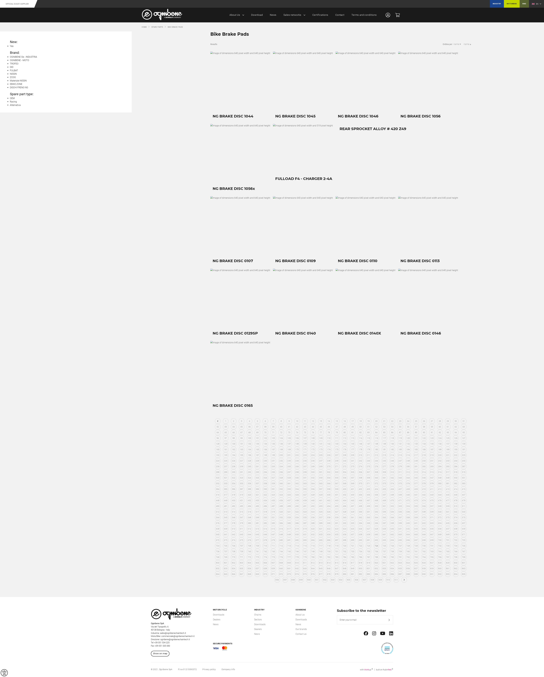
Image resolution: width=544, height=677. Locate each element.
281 (416, 466)
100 (249, 438)
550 (265, 517)
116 (376, 438)
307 (368, 472)
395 (305, 489)
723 (368, 546)
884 (376, 574)
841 (289, 568)
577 (225, 523)
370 (360, 483)
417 (225, 495)
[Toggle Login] (388, 15)
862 (455, 568)
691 (368, 540)
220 (440, 455)
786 (360, 557)
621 (321, 529)
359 (273, 483)
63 (464, 427)
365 (321, 483)
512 (217, 512)
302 (329, 472)
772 (249, 557)
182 (392, 449)
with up (366, 669)
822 (392, 563)
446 (455, 495)
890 (424, 574)
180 (376, 449)
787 (368, 557)
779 (305, 557)
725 (384, 546)
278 (392, 466)
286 (455, 466)
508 (440, 506)
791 (400, 557)
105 (289, 438)
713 (289, 546)
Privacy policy (209, 669)
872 (281, 574)
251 (432, 461)
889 (416, 574)
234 (297, 461)
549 (257, 517)
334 (329, 478)
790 (392, 557)
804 (249, 563)
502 (392, 506)
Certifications (320, 14)
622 (329, 529)
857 (416, 568)
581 (257, 523)
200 (281, 455)
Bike (524, 4)
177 (352, 449)
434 (360, 495)
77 (321, 432)
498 (360, 506)
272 (344, 466)
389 (257, 489)
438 (392, 495)
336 (344, 478)
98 (233, 438)
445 (448, 495)
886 (392, 574)
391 (273, 489)
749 (321, 551)
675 (241, 540)
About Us (235, 14)
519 (273, 512)
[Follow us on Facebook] (366, 633)
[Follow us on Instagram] (374, 633)
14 (329, 421)
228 (249, 461)
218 (424, 455)
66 (233, 432)
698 (424, 540)
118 (392, 438)
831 (463, 563)
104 (281, 438)
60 (440, 427)
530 (360, 512)
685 (321, 540)
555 (305, 517)
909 (380, 580)
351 (463, 478)
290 (233, 472)
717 (321, 546)
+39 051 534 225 (161, 642)
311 (400, 472)
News (273, 14)
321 (225, 478)
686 (329, 540)
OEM (12, 98)
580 (249, 523)
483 (241, 506)
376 (408, 483)
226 (233, 461)
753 (352, 551)
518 (265, 512)
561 (352, 517)
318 (455, 472)
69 (257, 432)
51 (368, 427)
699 (432, 540)
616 (281, 529)
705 (225, 546)
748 (313, 551)
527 (336, 512)
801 (225, 563)
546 (233, 517)
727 (400, 546)
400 (344, 489)
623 (336, 529)
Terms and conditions (364, 14)
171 (305, 449)
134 (265, 444)
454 (265, 500)
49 (352, 427)
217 (416, 455)
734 (455, 546)
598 (392, 523)
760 (408, 551)
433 (352, 495)
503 (400, 506)
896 (277, 580)
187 (432, 449)
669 (448, 534)
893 (448, 574)
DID (11, 67)
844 (313, 568)
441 (416, 495)
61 (448, 427)
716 (313, 546)
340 (376, 478)
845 (321, 568)
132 (249, 444)
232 (281, 461)
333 (321, 478)
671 (463, 534)
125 (448, 438)
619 (305, 529)
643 (241, 534)
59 (432, 427)
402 (360, 489)
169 (289, 449)
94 (456, 432)
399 (336, 489)
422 (265, 495)
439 (400, 495)
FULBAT (14, 70)
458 (297, 500)
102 (265, 438)
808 (281, 563)
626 (360, 529)
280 (408, 466)
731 (432, 546)
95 (464, 432)
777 (289, 557)
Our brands (301, 629)
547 (241, 517)
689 (352, 540)
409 (416, 489)
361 (289, 483)
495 (336, 506)
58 (424, 427)
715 (305, 546)
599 (400, 523)
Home (144, 27)
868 (249, 574)
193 (225, 455)
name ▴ (467, 44)
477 (448, 500)
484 (249, 506)
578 (233, 523)
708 (249, 546)
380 (440, 483)
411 (432, 489)
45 (321, 427)
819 (368, 563)
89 (416, 432)
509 (448, 506)
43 (305, 427)
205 (321, 455)
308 (376, 472)
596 (376, 523)
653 (321, 534)
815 (336, 563)
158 (455, 444)
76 (313, 432)
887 (400, 574)
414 (455, 489)
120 (408, 438)
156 (440, 444)
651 (305, 534)
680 (281, 540)
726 (392, 546)
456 (281, 500)
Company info (228, 669)
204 (313, 455)
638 (455, 529)
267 (305, 466)
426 (297, 495)
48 (345, 427)
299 (305, 472)
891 (432, 574)
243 (368, 461)
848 (344, 568)
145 (352, 444)
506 (424, 506)
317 (448, 472)
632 (408, 529)
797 (448, 557)
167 (273, 449)
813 (321, 563)
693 (384, 540)
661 (384, 534)
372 (376, 483)
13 (321, 421)
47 (337, 427)
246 (392, 461)
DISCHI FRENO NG (19, 87)
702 (455, 540)
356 (249, 483)
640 (217, 534)
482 (233, 506)
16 (345, 421)
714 (297, 546)
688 (344, 540)
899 (301, 580)
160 (217, 449)
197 (257, 455)
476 (440, 500)
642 (233, 534)
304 (344, 472)
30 (456, 421)
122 (424, 438)
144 (344, 444)
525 (321, 512)
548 (249, 517)
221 (448, 455)
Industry (497, 4)
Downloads (218, 614)
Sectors (258, 619)
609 (225, 529)
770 (233, 557)
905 (348, 580)
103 (273, 438)
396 (313, 489)
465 (352, 500)
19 (368, 421)
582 (265, 523)
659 (368, 534)
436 (376, 495)
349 (448, 478)
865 (225, 574)
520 (281, 512)
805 (257, 563)
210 (360, 455)
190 (455, 449)
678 (265, 540)
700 (440, 540)
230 (265, 461)
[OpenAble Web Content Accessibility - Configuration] (4, 673)
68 (249, 432)
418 (233, 495)
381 (448, 483)
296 (281, 472)
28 (440, 421)
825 (416, 563)
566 (392, 517)
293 (257, 472)
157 (448, 444)
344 (408, 478)
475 (432, 500)
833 (225, 568)
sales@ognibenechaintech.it (173, 633)
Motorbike (512, 4)
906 (356, 580)
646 (265, 534)
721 (352, 546)
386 (233, 489)
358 (265, 483)
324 (249, 478)
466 (360, 500)
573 (448, 517)
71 (273, 432)
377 (416, 483)
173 (321, 449)
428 (313, 495)
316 (440, 472)
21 (384, 421)
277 (384, 466)
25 (416, 421)
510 (455, 506)
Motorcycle (220, 610)
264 (281, 466)
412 (440, 489)
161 (225, 449)
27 (432, 421)
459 (305, 500)
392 (281, 489)
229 (257, 461)
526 (329, 512)
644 (249, 534)
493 (321, 506)
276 (376, 466)
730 (424, 546)
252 (440, 461)
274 (360, 466)
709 (257, 546)
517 (257, 512)
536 (408, 512)
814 (329, 563)
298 (297, 472)
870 (265, 574)
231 (273, 461)
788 (376, 557)
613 (257, 529)
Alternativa (15, 105)
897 (285, 580)
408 (408, 489)
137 (289, 444)
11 (305, 421)
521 (289, 512)
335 (336, 478)
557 (321, 517)
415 (463, 489)
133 (257, 444)
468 (376, 500)
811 (305, 563)
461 (321, 500)
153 (416, 444)
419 (241, 495)
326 (265, 478)
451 (241, 500)
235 (305, 461)
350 (455, 478)
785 (352, 557)
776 (281, 557)
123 (432, 438)
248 (408, 461)
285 (448, 466)
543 (463, 512)
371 (368, 483)
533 (384, 512)
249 (416, 461)
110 (329, 438)
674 (233, 540)
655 (336, 534)
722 (360, 546)
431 (336, 495)
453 (257, 500)
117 (384, 438)
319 (463, 472)
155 (432, 444)
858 (424, 568)
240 (344, 461)
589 (321, 523)
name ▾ (457, 44)
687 (336, 540)
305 (352, 472)
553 (289, 517)
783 (336, 557)
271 (336, 466)
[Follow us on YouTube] (382, 633)
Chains (257, 614)
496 (344, 506)
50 (360, 427)
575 (463, 517)
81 (352, 432)
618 (297, 529)
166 (265, 449)
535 (400, 512)
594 (360, 523)
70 (265, 432)
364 (313, 483)
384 (217, 489)
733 (448, 546)
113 (352, 438)
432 (344, 495)
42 (297, 427)
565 (384, 517)
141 (321, 444)
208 (344, 455)
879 (336, 574)
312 (408, 472)
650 (297, 534)
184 (408, 449)
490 (297, 506)
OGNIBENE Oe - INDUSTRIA (23, 57)
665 (416, 534)
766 (455, 551)
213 (384, 455)
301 (321, 472)
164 (249, 449)
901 (317, 580)
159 (463, 444)
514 (233, 512)
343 (400, 478)
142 (329, 444)
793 (416, 557)
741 (257, 551)
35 (241, 427)
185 (416, 449)
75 (305, 432)
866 (233, 574)
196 (249, 455)
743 (273, 551)
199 (273, 455)
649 (289, 534)
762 (424, 551)
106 (297, 438)
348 (440, 478)
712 (281, 546)
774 (265, 557)
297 (289, 472)
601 (416, 523)
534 (392, 512)
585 (289, 523)
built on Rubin (384, 669)
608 (217, 529)
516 (249, 512)
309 (384, 472)
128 (217, 444)
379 (432, 483)
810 (297, 563)
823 (400, 563)
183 (400, 449)
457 (289, 500)
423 (273, 495)
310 (392, 472)
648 (281, 534)
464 (344, 500)
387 (241, 489)
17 (352, 421)
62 (456, 427)
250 (424, 461)
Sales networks (292, 14)
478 (455, 500)
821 (384, 563)
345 (416, 478)
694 (392, 540)
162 (233, 449)
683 (305, 540)
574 (455, 517)
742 (265, 551)
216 (408, 455)
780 (313, 557)
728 (408, 546)
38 (265, 427)
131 (241, 444)
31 (464, 421)
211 (368, 455)
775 (273, 557)
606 (455, 523)
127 (463, 438)
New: (14, 42)
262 (265, 466)
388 (249, 489)
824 (408, 563)
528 (344, 512)
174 (329, 449)
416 (217, 495)
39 (273, 427)
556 (313, 517)
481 (225, 506)
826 (424, 563)
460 (313, 500)
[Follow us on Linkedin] (391, 633)
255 (463, 461)
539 (432, 512)
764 (440, 551)
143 (336, 444)
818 (360, 563)
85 (384, 432)
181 (384, 449)
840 (281, 568)
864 (217, 574)
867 (241, 574)
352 (217, 483)
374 (392, 483)
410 (424, 489)
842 (297, 568)
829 (448, 563)
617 (289, 529)
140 (313, 444)
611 (241, 529)
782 (329, 557)
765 (448, 551)
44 (313, 427)
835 (241, 568)
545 (225, 517)
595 (368, 523)
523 (305, 512)
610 (233, 529)
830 (455, 563)
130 (233, 444)
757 (384, 551)
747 (305, 551)
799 (463, 557)
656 (344, 534)
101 (257, 438)
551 (273, 517)
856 (408, 568)
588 (313, 523)
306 (360, 472)
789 (384, 557)
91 (432, 432)
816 (344, 563)
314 (424, 472)
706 (233, 546)
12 (313, 421)
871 (273, 574)
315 (432, 472)
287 (463, 466)
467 (368, 500)
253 (448, 461)
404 (376, 489)
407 (400, 489)
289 (225, 472)
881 (352, 574)
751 (336, 551)
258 (233, 466)
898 (293, 580)
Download (257, 14)
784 (344, 557)
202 (297, 455)
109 (321, 438)
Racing (13, 101)
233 (289, 461)
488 (281, 506)
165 (257, 449)
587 (305, 523)
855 (400, 568)
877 (321, 574)
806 (265, 563)
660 (376, 534)
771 (241, 557)
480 (217, 506)
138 (297, 444)
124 (440, 438)
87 (400, 432)
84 (376, 432)
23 (400, 421)
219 (432, 455)
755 (368, 551)
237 (321, 461)
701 (448, 540)
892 (440, 574)
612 (249, 529)
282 (424, 466)
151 (400, 444)
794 (424, 557)
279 (400, 466)
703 (463, 540)
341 (384, 478)
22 (392, 421)
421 (257, 495)
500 (376, 506)
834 (233, 568)
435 (368, 495)
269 (321, 466)
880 (344, 574)
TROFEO (14, 63)
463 (336, 500)
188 (440, 449)
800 (217, 563)
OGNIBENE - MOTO (19, 60)
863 (463, 568)
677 (257, 540)
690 (360, 540)
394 (297, 489)
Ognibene (301, 610)
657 (352, 534)
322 (233, 478)
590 (329, 523)
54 (392, 427)
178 (360, 449)
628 (376, 529)
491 (305, 506)
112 (344, 438)
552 (281, 517)
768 (217, 557)
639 (463, 529)
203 (305, 455)
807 (273, 563)
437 (384, 495)
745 (289, 551)
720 (344, 546)
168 (281, 449)
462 (329, 500)
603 (432, 523)
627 (368, 529)
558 (329, 517)
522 (297, 512)
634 (424, 529)
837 (257, 568)
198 (265, 455)
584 (281, 523)
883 (368, 574)
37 (257, 427)
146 (360, 444)
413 (448, 489)
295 (273, 472)
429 (321, 495)
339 (368, 478)
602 (424, 523)
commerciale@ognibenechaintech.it (178, 636)
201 (289, 455)
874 (297, 574)
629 (384, 529)
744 (281, 551)
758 (392, 551)
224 (217, 461)
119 (400, 438)
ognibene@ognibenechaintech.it (175, 639)
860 (440, 568)
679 (273, 540)
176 (344, 449)
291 (241, 472)
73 (289, 432)
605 (448, 523)
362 (297, 483)
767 (463, 551)
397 (321, 489)
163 (241, 449)
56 (408, 427)
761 (416, 551)
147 (368, 444)
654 (329, 534)
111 (336, 438)
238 (329, 461)
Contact (339, 14)
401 (352, 489)
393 (289, 489)
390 (265, 489)
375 (400, 483)
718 (329, 546)
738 (233, 551)
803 (241, 563)
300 (313, 472)
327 (273, 478)
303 (336, 472)
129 (225, 444)
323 (241, 478)
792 (408, 557)
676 (249, 540)
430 (329, 495)
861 (448, 568)
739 (241, 551)
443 (432, 495)
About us (300, 614)
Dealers (216, 619)
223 (463, 455)
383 (463, 483)
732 (440, 546)
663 (400, 534)
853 (384, 568)
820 (376, 563)
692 (376, 540)
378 (424, 483)
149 (384, 444)
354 (233, 483)
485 (257, 506)
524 (313, 512)
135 (273, 444)
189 (448, 449)
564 (376, 517)
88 (408, 432)
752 (344, 551)
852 (376, 568)
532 (376, 512)
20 (376, 421)
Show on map (160, 653)
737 (225, 551)
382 (455, 483)
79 (337, 432)
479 (463, 500)
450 (233, 500)
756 (376, 551)
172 (313, 449)
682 (297, 540)
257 (225, 466)
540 (440, 512)
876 (313, 574)
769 (225, 557)
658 (360, 534)
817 (352, 563)
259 (241, 466)
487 (273, 506)
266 (297, 466)
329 (289, 478)
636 (440, 529)
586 (297, 523)
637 (448, 529)
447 (463, 495)
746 (297, 551)
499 (368, 506)
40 (281, 427)
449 (225, 500)
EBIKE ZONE (16, 84)
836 (249, 568)
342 (392, 478)
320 (217, 478)
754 (360, 551)
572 (440, 517)
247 (400, 461)
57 (416, 427)
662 (392, 534)
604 (440, 523)
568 (408, 517)
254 (455, 461)
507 (432, 506)
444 (440, 495)
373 (384, 483)
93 (448, 432)
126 (455, 438)
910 (388, 580)
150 (392, 444)
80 (345, 432)
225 (225, 461)
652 (313, 534)
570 (424, 517)
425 (289, 495)
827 (432, 563)
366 (329, 483)
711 (273, 546)
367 (336, 483)
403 (368, 489)
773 (257, 557)
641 (225, 534)
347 (432, 478)
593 (352, 523)
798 (455, 557)
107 (305, 438)
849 (352, 568)
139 (305, 444)
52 (376, 427)
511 (463, 506)
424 (281, 495)
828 (440, 563)
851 (368, 568)
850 (360, 568)
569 (416, 517)
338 (360, 478)
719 (336, 546)
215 (400, 455)
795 (432, 557)
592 (344, 523)
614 (265, 529)
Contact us (301, 634)
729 (416, 546)
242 (360, 461)
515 (241, 512)
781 (321, 557)
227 (241, 461)
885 (384, 574)
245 (384, 461)
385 (225, 489)
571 (432, 517)
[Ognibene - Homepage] (162, 15)
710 (265, 546)
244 (376, 461)
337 (352, 478)
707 (241, 546)
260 (249, 466)
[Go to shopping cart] (397, 15)
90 (424, 432)
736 (217, 551)
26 (424, 421)
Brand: (15, 53)
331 (305, 478)
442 (424, 495)
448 (217, 500)
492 (313, 506)
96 (218, 438)
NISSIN (13, 74)
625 (352, 529)
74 (297, 432)
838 (265, 568)
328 (281, 478)
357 (257, 483)
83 (368, 432)
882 (360, 574)
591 (336, 523)
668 (440, 534)
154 (424, 444)
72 (281, 432)
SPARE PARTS (157, 27)
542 (455, 512)
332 (313, 478)
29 (448, 421)
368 (344, 483)
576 (217, 523)
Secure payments (223, 643)
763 (432, 551)
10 (297, 421)
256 (217, 466)
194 (233, 455)
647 (273, 534)
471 (400, 500)
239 (336, 461)
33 (226, 427)
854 (392, 568)
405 (384, 489)
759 (400, 551)
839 (273, 568)
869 (257, 574)
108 (313, 438)
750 (329, 551)
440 (408, 495)
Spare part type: (22, 94)
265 (289, 466)
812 (313, 563)
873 (289, 574)
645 (257, 534)
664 (408, 534)
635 (432, 529)
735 (463, 546)
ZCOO (13, 77)
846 (329, 568)
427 (305, 495)
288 (217, 472)
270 (329, 466)
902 (325, 580)
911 (396, 580)
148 (376, 444)
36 (249, 427)
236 (313, 461)
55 (400, 427)
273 (352, 466)
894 (455, 574)
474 (424, 500)
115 (368, 438)
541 (448, 512)
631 (400, 529)
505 (416, 506)
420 (249, 495)
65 (226, 432)
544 (217, 517)
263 (273, 466)
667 (432, 534)
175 (336, 449)
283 (432, 466)
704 (217, 546)
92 (440, 432)
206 (329, 455)
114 (360, 438)
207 (336, 455)
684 (313, 540)
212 (376, 455)
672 (217, 540)
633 (416, 529)
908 (372, 580)
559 (336, 517)
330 (297, 478)
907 (364, 580)
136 (281, 444)
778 (297, 557)
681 (289, 540)
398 (329, 489)
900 (309, 580)
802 (233, 563)
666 (424, 534)
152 (408, 444)
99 (241, 438)
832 (217, 568)
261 (257, 466)
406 (392, 489)
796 (440, 557)
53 (384, 427)
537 (416, 512)
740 (249, 551)
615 (273, 529)
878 (329, 574)
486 (265, 506)
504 (408, 506)
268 (313, 466)
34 (233, 427)
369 (352, 483)
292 (249, 472)
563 (368, 517)
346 (424, 478)
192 (217, 455)
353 (225, 483)
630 (392, 529)
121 (416, 438)
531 (368, 512)
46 (329, 427)
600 (408, 523)
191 (463, 449)
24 (408, 421)
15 (337, 421)
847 (336, 568)
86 (392, 432)
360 (281, 483)
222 (455, 455)
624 (344, 529)
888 (408, 574)
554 (297, 517)
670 (455, 534)
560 (344, 517)
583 (273, 523)
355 (241, 483)
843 (305, 568)
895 (463, 574)
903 (332, 580)
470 (392, 500)
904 (340, 580)
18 (360, 421)
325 (257, 478)
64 (218, 432)
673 (225, 540)
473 (416, 500)
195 (241, 455)
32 (218, 427)
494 (329, 506)
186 (424, 449)
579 (241, 523)
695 (400, 540)
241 (352, 461)
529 (352, 512)
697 (416, 540)
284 (440, 466)
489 (289, 506)
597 (384, 523)
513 (225, 512)
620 (313, 529)
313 (416, 472)
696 (408, 540)
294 (265, 472)
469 (384, 500)
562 (360, 517)
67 (241, 432)
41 (289, 427)
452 (249, 500)
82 (360, 432)
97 (226, 438)
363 (305, 483)
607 (463, 523)
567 (400, 517)
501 (384, 506)
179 (368, 449)
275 (368, 466)
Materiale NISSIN (18, 80)
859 (432, 568)
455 (273, 500)
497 (352, 506)
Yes (11, 46)
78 (329, 432)
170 (297, 449)
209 (352, 455)
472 (408, 500)
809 (289, 563)
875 (305, 574)
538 (424, 512)
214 (392, 455)
